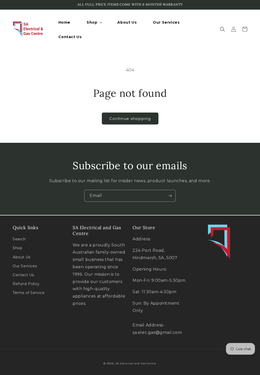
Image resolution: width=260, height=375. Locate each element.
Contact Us (23, 275)
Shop (17, 248)
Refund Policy (26, 284)
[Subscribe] (169, 196)
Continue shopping (130, 118)
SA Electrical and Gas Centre (135, 363)
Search (19, 239)
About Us (21, 257)
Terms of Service (29, 292)
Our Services (25, 266)
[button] (94, 22)
